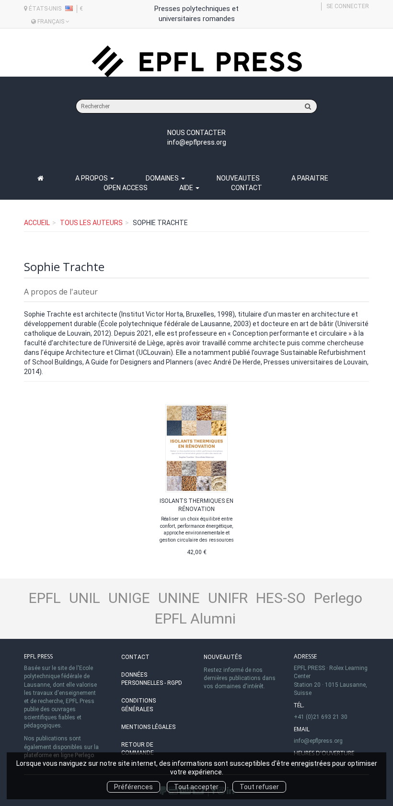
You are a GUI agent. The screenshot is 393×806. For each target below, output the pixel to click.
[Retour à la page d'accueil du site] (196, 61)
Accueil (37, 223)
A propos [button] (92, 178)
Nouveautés (223, 657)
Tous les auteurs (91, 223)
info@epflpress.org (196, 142)
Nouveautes (238, 178)
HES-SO (281, 598)
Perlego (338, 598)
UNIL (84, 598)
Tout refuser (259, 787)
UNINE (179, 598)
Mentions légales (148, 727)
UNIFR (228, 598)
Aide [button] (187, 188)
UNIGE (129, 598)
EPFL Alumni (195, 618)
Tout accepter (196, 787)
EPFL (45, 598)
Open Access (126, 188)
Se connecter (347, 6)
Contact (246, 188)
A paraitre (309, 178)
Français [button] (51, 21)
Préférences (133, 787)
